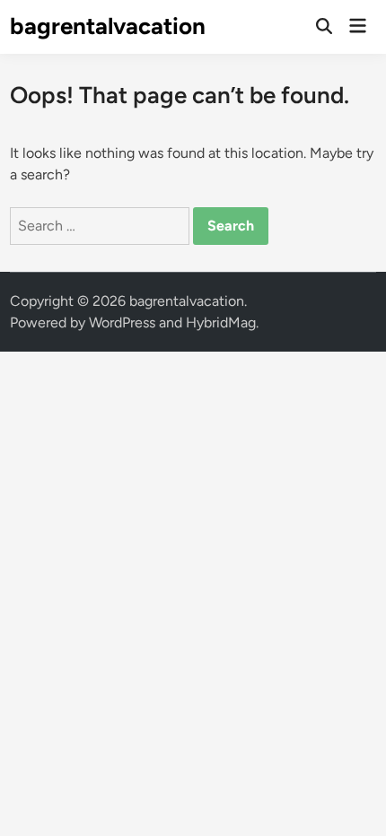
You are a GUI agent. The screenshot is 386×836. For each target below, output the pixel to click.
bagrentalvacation (108, 26)
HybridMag (221, 322)
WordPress (122, 322)
